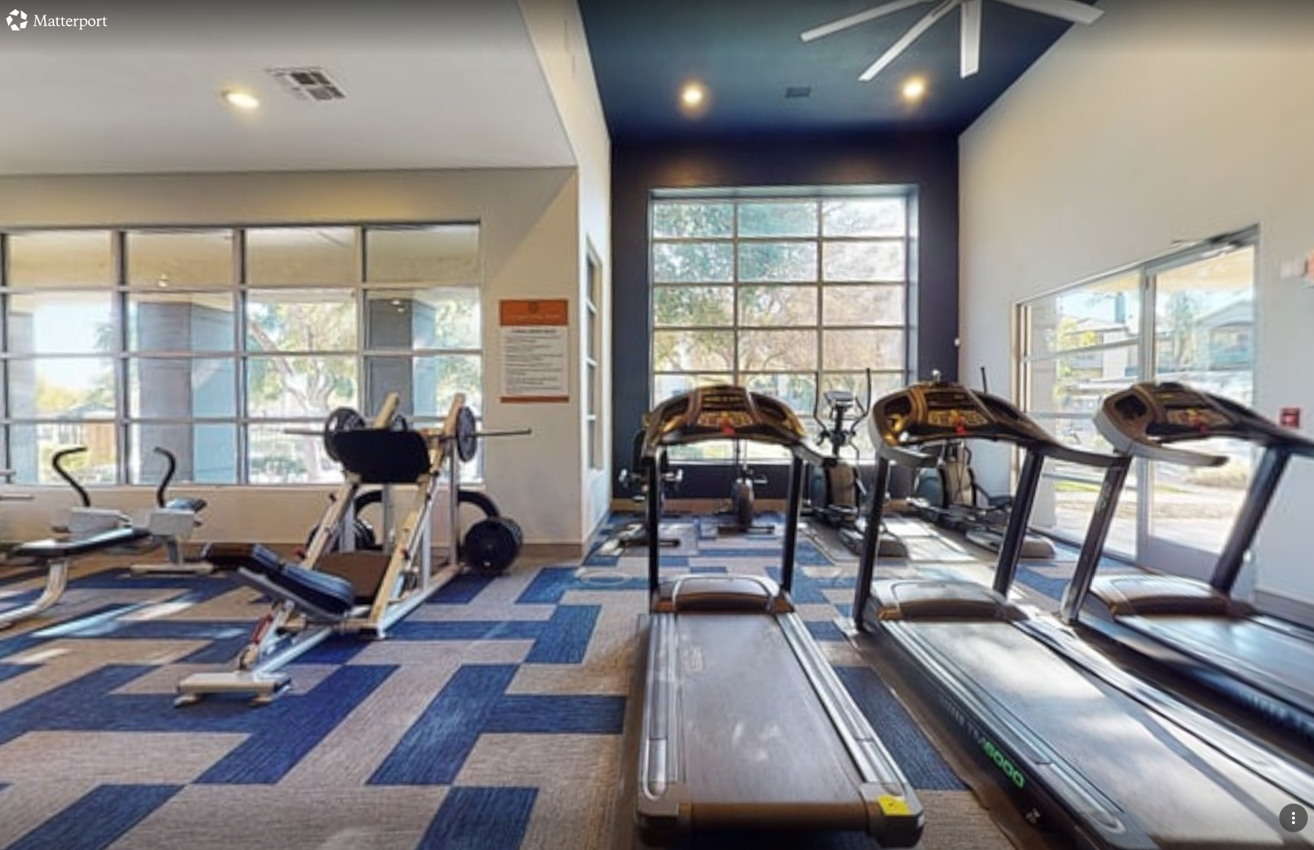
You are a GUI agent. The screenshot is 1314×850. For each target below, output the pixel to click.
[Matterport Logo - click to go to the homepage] (56, 19)
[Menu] (1293, 818)
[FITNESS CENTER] (657, 425)
